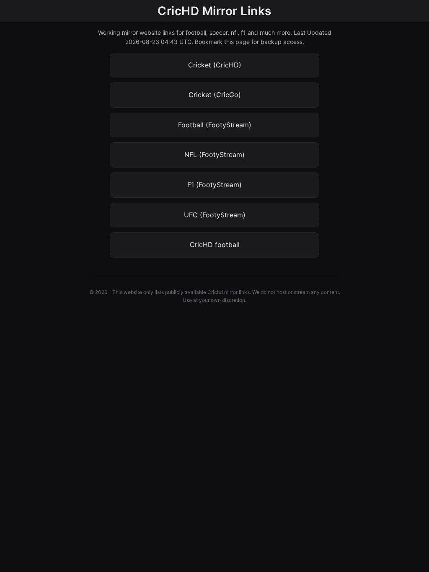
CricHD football (215, 244)
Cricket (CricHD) (214, 65)
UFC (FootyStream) (215, 215)
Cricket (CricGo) (215, 94)
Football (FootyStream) (214, 125)
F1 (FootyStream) (214, 184)
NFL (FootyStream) (214, 154)
